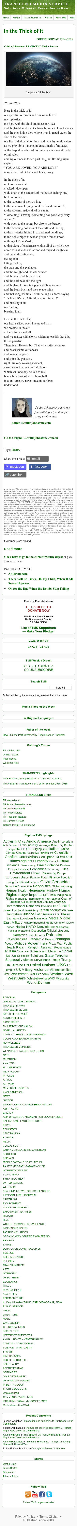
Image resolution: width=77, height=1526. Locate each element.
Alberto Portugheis (13, 1441)
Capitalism (51, 849)
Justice (28, 914)
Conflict (11, 857)
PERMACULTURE (13, 1298)
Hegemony (37, 890)
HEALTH (7, 1220)
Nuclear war (62, 927)
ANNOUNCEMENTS (14, 1018)
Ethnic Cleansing (43, 873)
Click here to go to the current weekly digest (33, 556)
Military (17, 922)
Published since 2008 (38, 1520)
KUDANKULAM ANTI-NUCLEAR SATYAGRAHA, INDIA (32, 1302)
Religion (33, 947)
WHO (51, 978)
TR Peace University (14, 808)
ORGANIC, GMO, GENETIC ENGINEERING (26, 1236)
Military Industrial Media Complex (44, 922)
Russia (10, 951)
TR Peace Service (12, 812)
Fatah (44, 877)
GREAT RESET (11, 1277)
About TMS (61, 18)
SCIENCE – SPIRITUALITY (17, 1347)
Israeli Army (31, 910)
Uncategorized (11, 1393)
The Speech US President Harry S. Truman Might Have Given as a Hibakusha (37, 1429)
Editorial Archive (11, 750)
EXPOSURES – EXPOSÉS (17, 1211)
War (6, 974)
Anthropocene (17, 573)
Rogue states (62, 947)
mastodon (17, 466)
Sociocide (23, 955)
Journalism (14, 914)
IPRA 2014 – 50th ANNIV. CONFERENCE (25, 1401)
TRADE (7, 1286)
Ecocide (23, 869)
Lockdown (26, 918)
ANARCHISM (10, 1294)
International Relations (23, 906)
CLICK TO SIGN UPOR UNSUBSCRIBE (38, 668)
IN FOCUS (8, 1075)
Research (46, 947)
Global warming (62, 886)
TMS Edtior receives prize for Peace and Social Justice (32, 778)
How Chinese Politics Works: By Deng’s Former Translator (34, 735)
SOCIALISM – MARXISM (16, 1207)
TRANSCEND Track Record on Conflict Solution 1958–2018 (35, 783)
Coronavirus (28, 857)
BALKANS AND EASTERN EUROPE (22, 1121)
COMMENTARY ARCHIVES (18, 1397)
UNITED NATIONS (13, 1183)
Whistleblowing (37, 978)
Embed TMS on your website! (38, 1502)
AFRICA (7, 1080)
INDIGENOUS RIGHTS (15, 1228)
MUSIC (7, 1318)
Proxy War (55, 943)
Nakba (20, 926)
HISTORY (8, 1215)
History (52, 890)
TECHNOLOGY (11, 1071)
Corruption (46, 857)
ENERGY (8, 1112)
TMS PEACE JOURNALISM (18, 1026)
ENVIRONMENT (12, 1203)
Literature (13, 918)
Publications (9, 758)
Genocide (61, 881)
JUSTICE (8, 1100)
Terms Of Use (10, 1468)
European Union (17, 877)
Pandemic (36, 939)
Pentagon (62, 939)
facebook (41, 466)
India (53, 894)
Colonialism (62, 852)
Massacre (41, 918)
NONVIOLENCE (11, 1042)
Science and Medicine (45, 951)
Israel (64, 905)
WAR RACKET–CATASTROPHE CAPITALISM (27, 1104)
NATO (31, 927)
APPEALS (8, 1158)
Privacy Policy (10, 1476)
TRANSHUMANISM (13, 1265)
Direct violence (48, 865)
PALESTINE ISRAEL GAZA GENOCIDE (24, 1166)
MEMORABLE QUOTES (16, 1088)
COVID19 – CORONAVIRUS (18, 1343)
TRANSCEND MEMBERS (17, 1047)
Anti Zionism (10, 845)
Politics (20, 943)
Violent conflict (60, 969)
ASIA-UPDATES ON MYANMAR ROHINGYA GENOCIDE (33, 1117)
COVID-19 (63, 857)
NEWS (6, 1096)
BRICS (25, 849)
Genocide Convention (18, 886)
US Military (24, 970)
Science (23, 951)
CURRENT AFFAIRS (14, 1327)
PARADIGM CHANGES (15, 1232)
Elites (64, 869)
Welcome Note (11, 763)
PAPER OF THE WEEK (15, 1014)
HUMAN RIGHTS (12, 1067)
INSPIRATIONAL (12, 1356)
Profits (44, 943)
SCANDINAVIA (11, 1174)
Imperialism (38, 895)
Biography (14, 849)
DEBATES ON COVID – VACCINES (22, 1248)
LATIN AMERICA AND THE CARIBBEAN (24, 1150)
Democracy (28, 865)
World (31, 982)
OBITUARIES (10, 1372)
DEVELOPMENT (12, 1290)
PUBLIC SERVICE (13, 1306)
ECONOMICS (10, 1281)
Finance (54, 877)
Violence (41, 969)
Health (22, 890)
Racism (21, 947)
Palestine (55, 934)
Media (53, 918)
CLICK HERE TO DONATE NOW (38, 608)
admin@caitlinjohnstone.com (31, 422)
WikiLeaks (62, 978)
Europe (61, 873)
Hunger (23, 894)
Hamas (11, 890)
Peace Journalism (32, 18)
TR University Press (13, 821)
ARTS (6, 1269)
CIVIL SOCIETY (11, 1323)
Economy (53, 869)
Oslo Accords (36, 935)
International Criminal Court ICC (46, 901)
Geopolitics (42, 886)
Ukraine (17, 965)
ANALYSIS (8, 1063)
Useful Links (9, 1464)
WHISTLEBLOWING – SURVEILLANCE (24, 1224)
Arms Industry (29, 845)
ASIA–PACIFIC (11, 1108)
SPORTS (8, 1351)
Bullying (37, 849)
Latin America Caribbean (52, 914)
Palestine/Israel (17, 939)
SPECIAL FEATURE (13, 1257)
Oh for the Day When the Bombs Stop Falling (38, 588)
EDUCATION (10, 1129)
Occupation (38, 930)
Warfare (57, 974)
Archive (16, 18)
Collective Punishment (40, 852)
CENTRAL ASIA (11, 1133)
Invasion (46, 906)
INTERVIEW (9, 1273)
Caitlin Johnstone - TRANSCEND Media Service (31, 46)
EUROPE (8, 1137)
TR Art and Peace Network (17, 804)
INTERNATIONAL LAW (15, 1170)
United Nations (42, 965)
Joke (70, 910)
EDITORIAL (9, 997)
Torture (55, 959)
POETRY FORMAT (48, 39)
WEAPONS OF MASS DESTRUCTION (23, 1051)
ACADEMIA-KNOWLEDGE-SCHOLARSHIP (26, 1191)
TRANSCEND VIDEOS (15, 1010)
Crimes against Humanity (28, 861)
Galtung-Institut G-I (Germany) (19, 825)
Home (6, 18)
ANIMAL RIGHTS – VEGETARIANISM (23, 1339)
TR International (11, 800)
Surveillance (42, 959)
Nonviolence (46, 926)
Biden (54, 845)
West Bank (17, 978)
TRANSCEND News (14, 1005)
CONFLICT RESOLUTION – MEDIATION (24, 1034)
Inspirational (36, 898)
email (36, 458)
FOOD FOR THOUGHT (15, 1360)
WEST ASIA (9, 1187)
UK (8, 965)
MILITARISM (9, 1059)
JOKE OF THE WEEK (14, 1376)
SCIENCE (8, 1253)
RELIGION (8, 1261)
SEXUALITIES (10, 1331)
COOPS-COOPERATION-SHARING (22, 1038)
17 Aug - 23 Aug (38, 646)
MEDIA (6, 1141)
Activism (10, 841)
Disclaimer (8, 1472)
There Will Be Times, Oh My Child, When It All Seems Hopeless (40, 581)
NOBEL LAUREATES (14, 1030)
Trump (66, 960)
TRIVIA (6, 1310)
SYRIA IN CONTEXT (14, 1178)
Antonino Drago (11, 1434)
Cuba (52, 861)
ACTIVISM (8, 1084)
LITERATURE (10, 1314)
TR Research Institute (14, 816)
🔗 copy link (13, 474)
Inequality (21, 898)
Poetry (15, 449)
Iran (55, 906)
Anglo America (38, 841)
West (69, 974)
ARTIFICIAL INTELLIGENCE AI (19, 1195)
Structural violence (19, 960)
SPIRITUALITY (11, 1364)
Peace (49, 939)
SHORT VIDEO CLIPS (15, 1389)
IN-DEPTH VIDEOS (13, 1384)
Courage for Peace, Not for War (48, 1448)
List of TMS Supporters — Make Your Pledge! (38, 629)
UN (26, 965)
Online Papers (10, 754)
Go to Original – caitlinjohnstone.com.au (31, 437)
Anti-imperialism (62, 841)
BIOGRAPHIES (11, 1022)
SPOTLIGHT (9, 1154)
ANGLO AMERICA (13, 1092)
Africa (21, 841)
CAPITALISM (10, 1199)
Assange (44, 845)
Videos (48, 18)
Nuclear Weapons (19, 930)
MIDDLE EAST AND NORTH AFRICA (22, 1162)
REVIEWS (8, 1240)
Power (33, 943)
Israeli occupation (53, 910)
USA (61, 964)
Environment (20, 873)
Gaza (45, 881)
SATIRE (7, 1244)
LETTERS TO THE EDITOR (17, 1335)
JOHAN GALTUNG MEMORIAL (19, 1001)
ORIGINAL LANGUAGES (16, 1380)
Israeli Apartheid (14, 910)
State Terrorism (57, 955)
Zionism (44, 982)
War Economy (39, 974)
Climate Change (16, 852)
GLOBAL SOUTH (12, 1145)
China (65, 849)
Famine (35, 877)
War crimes (19, 974)
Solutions (37, 955)
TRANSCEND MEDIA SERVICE (36, 4)
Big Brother (66, 845)
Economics (38, 869)
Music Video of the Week (16, 1405)
